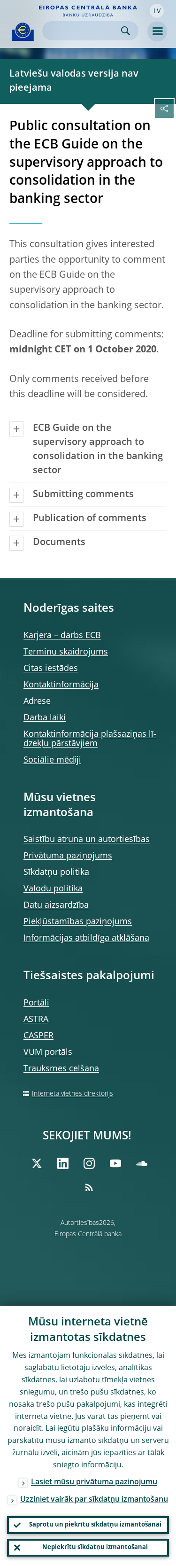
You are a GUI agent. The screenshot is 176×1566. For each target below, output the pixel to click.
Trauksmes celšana (61, 1069)
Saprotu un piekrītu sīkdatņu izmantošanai (95, 1525)
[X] (36, 1163)
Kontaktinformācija (61, 685)
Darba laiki (44, 718)
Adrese (37, 701)
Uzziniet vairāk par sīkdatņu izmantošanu (94, 1500)
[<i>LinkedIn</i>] (63, 1163)
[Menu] (157, 31)
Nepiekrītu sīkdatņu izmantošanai (95, 1547)
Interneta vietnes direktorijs (72, 1094)
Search (125, 31)
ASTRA (35, 1019)
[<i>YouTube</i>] (115, 1163)
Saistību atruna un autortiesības (86, 839)
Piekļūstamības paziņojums (77, 922)
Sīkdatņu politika (56, 872)
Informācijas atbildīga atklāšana (86, 938)
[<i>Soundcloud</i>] (141, 1163)
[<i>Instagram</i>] (89, 1163)
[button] (157, 11)
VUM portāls (47, 1052)
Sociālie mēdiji (52, 760)
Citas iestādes (50, 668)
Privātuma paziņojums (67, 856)
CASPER (38, 1036)
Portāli (36, 1003)
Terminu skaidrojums (65, 652)
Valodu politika (53, 889)
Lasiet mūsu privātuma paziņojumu (94, 1482)
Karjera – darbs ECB (62, 635)
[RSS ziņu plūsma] (89, 1187)
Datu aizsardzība (56, 905)
